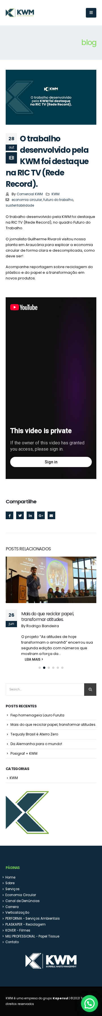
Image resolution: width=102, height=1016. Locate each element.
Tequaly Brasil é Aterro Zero (34, 734)
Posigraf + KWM (23, 753)
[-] (20, 13)
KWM (56, 194)
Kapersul (60, 998)
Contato (12, 942)
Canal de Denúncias (22, 901)
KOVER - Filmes (17, 930)
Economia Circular (20, 895)
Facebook (9, 515)
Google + (41, 515)
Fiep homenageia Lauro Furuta (37, 715)
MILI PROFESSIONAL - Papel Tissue (32, 936)
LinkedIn (30, 515)
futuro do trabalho (58, 200)
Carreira (12, 907)
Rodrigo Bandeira (42, 626)
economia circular (27, 200)
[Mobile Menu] (91, 13)
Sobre (9, 883)
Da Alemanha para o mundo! (36, 743)
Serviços (12, 889)
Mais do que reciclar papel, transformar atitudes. (47, 616)
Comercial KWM (30, 194)
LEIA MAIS (29, 659)
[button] (39, 667)
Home (10, 877)
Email (51, 515)
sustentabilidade (20, 205)
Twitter (20, 515)
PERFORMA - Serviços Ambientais (32, 918)
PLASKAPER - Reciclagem (25, 924)
